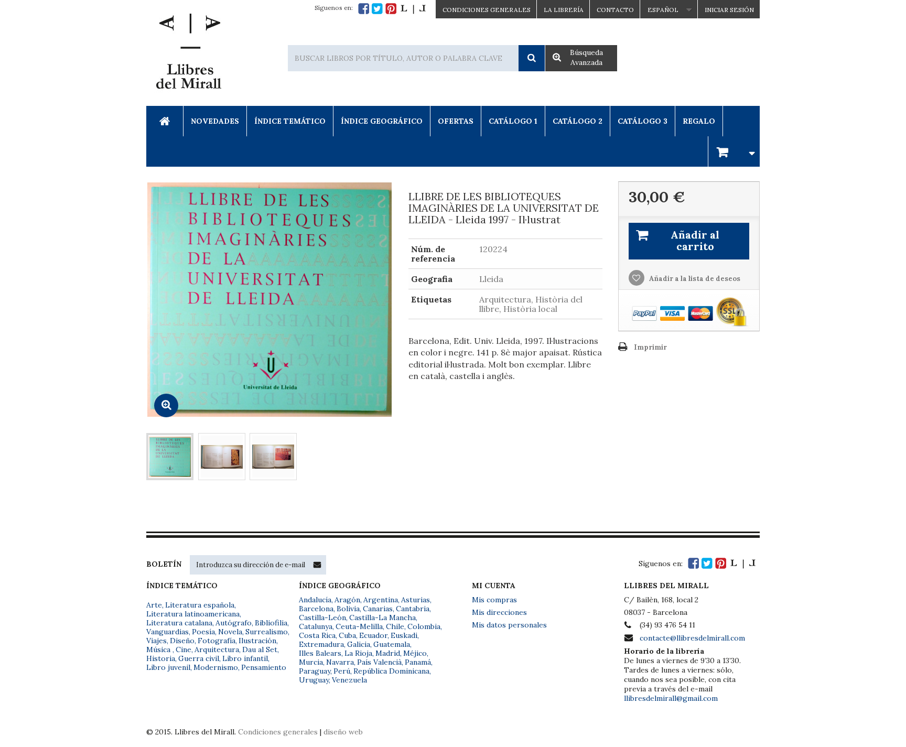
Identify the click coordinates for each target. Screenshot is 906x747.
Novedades (215, 121)
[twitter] (377, 8)
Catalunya (315, 626)
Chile (395, 626)
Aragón (347, 599)
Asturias (415, 599)
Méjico (415, 653)
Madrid (387, 653)
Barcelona (316, 608)
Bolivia (348, 608)
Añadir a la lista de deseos (694, 278)
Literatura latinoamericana (193, 614)
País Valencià (379, 662)
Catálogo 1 (513, 121)
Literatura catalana (179, 622)
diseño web (343, 732)
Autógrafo (233, 622)
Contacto (615, 10)
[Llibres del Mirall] (188, 54)
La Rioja (358, 653)
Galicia (358, 644)
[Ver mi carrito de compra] (734, 151)
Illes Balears (320, 653)
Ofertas (455, 121)
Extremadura (321, 644)
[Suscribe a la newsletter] (317, 564)
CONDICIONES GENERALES (487, 10)
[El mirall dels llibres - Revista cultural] (413, 8)
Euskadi (404, 635)
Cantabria (412, 608)
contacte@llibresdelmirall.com (692, 638)
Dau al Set (259, 649)
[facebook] (363, 8)
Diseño (182, 640)
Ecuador (373, 635)
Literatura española (199, 605)
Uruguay (314, 680)
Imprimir (650, 347)
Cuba (347, 635)
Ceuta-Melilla (359, 626)
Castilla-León (322, 617)
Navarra (340, 662)
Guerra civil (198, 658)
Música (159, 649)
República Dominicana (391, 671)
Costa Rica (317, 635)
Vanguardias (167, 631)
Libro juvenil (168, 667)
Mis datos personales (509, 625)
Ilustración (257, 640)
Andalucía (315, 599)
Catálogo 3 (642, 121)
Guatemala (391, 644)
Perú (341, 671)
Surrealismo (266, 631)
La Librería (564, 10)
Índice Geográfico (382, 121)
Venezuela (349, 680)
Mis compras (494, 599)
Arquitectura (217, 649)
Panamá (418, 662)
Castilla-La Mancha (382, 617)
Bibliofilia (271, 622)
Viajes (156, 640)
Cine (183, 649)
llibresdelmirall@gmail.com (671, 698)
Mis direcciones (499, 612)
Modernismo (215, 667)
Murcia (311, 662)
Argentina (380, 599)
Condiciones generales (278, 732)
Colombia (423, 626)
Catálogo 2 (577, 121)
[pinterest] (390, 8)
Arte (154, 605)
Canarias (378, 608)
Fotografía (216, 640)
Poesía (203, 631)
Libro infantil (245, 658)
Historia (160, 658)
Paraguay (314, 671)
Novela (230, 631)
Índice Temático (290, 121)
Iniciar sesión (729, 10)
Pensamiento (263, 667)
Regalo (699, 121)
